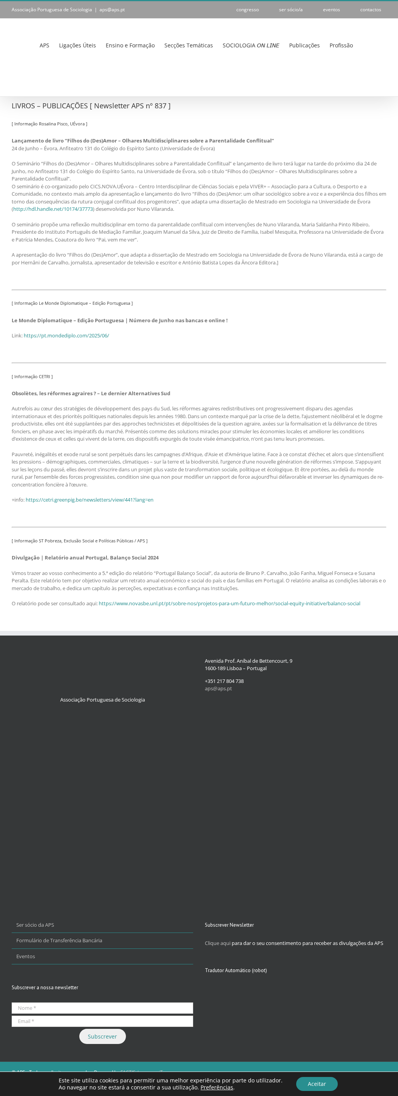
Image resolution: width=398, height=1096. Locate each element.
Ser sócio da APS (35, 924)
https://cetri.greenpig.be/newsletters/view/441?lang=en (90, 499)
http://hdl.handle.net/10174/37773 (53, 208)
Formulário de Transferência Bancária (59, 940)
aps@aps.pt (112, 9)
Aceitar (317, 1083)
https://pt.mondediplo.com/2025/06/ (66, 335)
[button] (14, 79)
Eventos (25, 956)
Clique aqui (217, 943)
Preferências (217, 1087)
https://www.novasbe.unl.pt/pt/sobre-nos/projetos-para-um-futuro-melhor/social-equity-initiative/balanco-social (229, 603)
